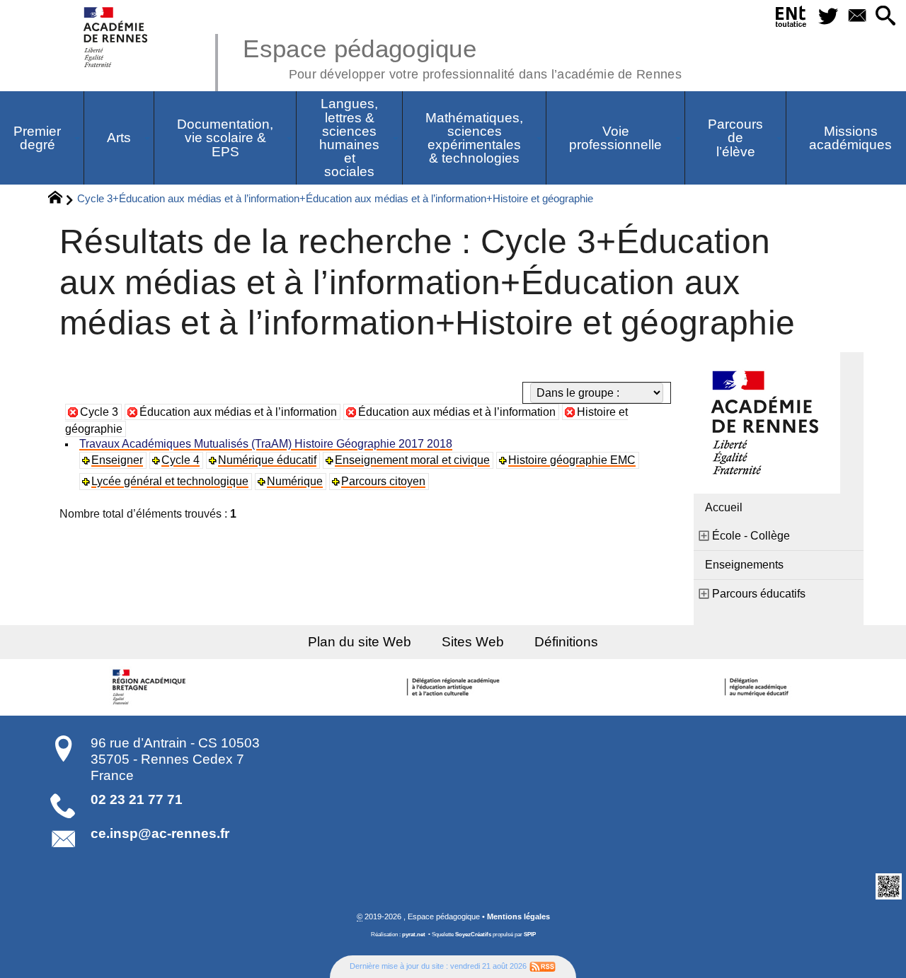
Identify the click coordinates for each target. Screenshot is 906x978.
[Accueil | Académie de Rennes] (151, 687)
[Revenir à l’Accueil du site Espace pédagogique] (116, 37)
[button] (885, 16)
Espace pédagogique (462, 56)
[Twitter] (827, 16)
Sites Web (473, 641)
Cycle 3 (99, 412)
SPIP (530, 934)
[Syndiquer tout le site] (542, 966)
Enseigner (117, 460)
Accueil (723, 507)
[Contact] (856, 16)
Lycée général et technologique (169, 481)
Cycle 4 (180, 460)
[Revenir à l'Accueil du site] (61, 199)
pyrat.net (413, 934)
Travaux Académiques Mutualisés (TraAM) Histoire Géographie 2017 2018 (265, 444)
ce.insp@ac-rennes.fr (160, 833)
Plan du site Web (359, 641)
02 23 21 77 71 (137, 799)
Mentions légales (518, 916)
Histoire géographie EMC (572, 460)
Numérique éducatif (267, 460)
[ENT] (791, 19)
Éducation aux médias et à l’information (238, 412)
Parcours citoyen (383, 481)
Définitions (566, 641)
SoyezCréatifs (473, 934)
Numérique (295, 481)
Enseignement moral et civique (412, 460)
